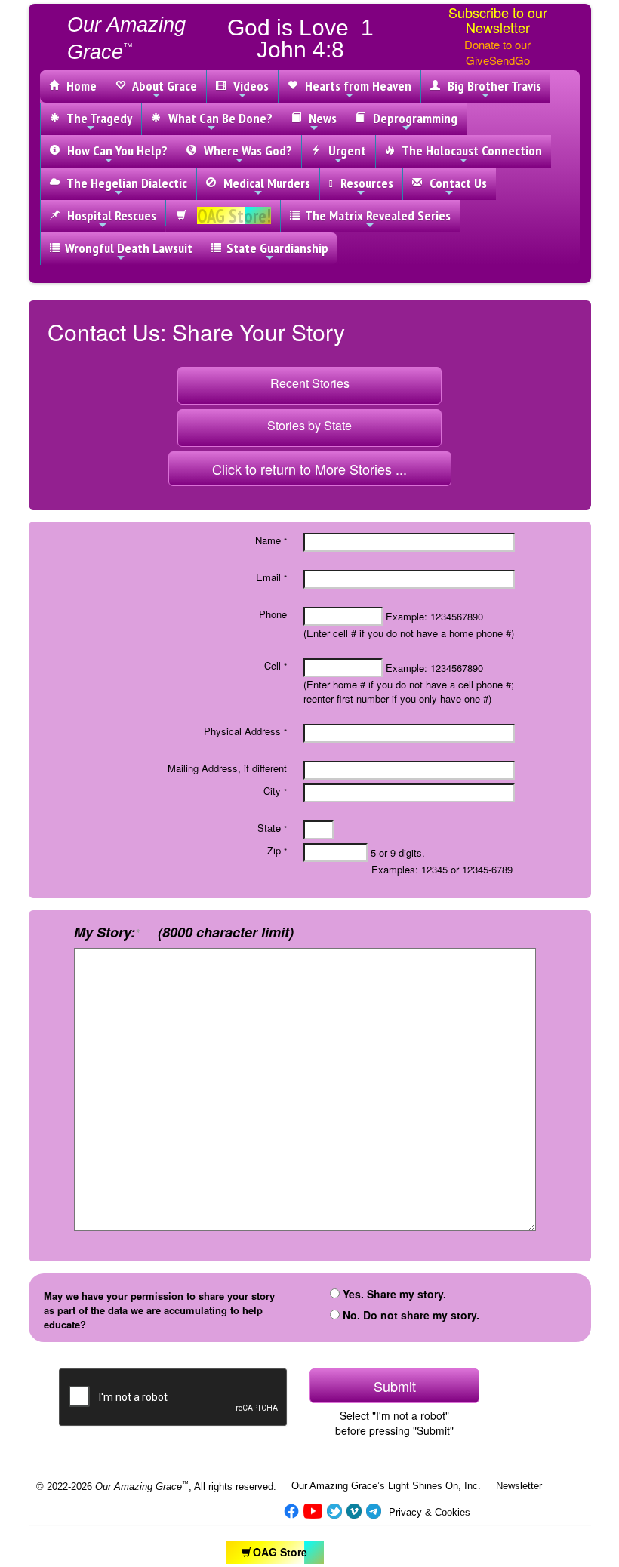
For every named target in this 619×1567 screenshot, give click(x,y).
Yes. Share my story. (396, 1293)
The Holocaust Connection (469, 150)
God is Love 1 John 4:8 (300, 38)
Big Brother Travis (491, 85)
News (320, 118)
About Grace (162, 85)
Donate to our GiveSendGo (497, 52)
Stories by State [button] (309, 425)
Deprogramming (412, 118)
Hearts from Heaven (355, 85)
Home (78, 85)
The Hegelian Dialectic (124, 183)
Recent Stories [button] (310, 383)
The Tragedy (96, 118)
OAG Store (280, 1551)
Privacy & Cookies (429, 1512)
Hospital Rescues (108, 215)
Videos (248, 85)
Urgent (344, 150)
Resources (363, 183)
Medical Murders (263, 183)
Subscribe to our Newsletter (497, 19)
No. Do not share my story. (409, 1314)
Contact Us (455, 183)
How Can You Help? (114, 150)
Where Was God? (245, 150)
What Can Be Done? (217, 118)
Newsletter (519, 1486)
